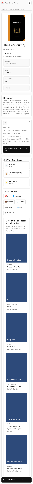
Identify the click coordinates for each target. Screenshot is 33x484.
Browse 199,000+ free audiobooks (13, 480)
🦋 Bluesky (9, 207)
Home (3, 9)
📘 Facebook (17, 196)
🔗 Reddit (20, 202)
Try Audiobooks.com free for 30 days (16, 149)
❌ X (6, 196)
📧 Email (20, 207)
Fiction (10, 9)
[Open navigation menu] (30, 3)
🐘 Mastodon (9, 213)
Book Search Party (10, 3)
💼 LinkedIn (9, 202)
